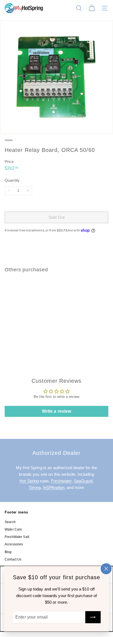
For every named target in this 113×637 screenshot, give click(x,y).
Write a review (56, 411)
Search (10, 522)
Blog (8, 552)
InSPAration (53, 487)
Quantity (12, 180)
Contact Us (13, 559)
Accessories (14, 544)
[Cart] (91, 8)
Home (9, 140)
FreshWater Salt (17, 537)
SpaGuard (83, 481)
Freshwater (61, 481)
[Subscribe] (93, 617)
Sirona (35, 487)
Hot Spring (29, 481)
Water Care (13, 529)
